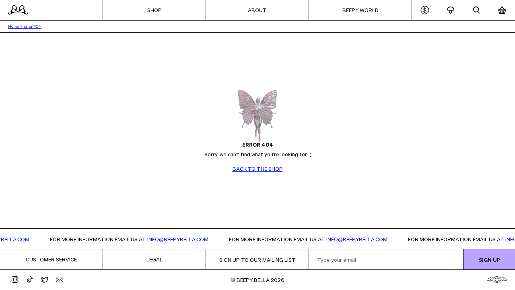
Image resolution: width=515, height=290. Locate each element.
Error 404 (32, 26)
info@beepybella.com (181, 239)
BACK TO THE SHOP (258, 168)
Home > (15, 26)
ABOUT (257, 9)
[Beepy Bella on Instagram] (15, 280)
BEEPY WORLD (360, 9)
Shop (154, 9)
